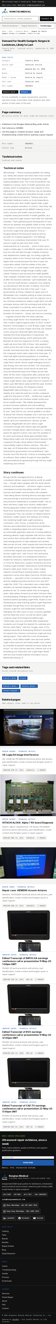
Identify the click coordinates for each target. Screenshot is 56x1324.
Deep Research (8, 1253)
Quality (5, 1273)
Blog (10, 31)
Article (23, 678)
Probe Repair (7, 1297)
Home (4, 31)
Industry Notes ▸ (10, 686)
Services (5, 1293)
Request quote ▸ (10, 92)
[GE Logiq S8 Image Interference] (28, 727)
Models (5, 1242)
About (4, 1301)
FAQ (3, 1305)
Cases (4, 1266)
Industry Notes (22, 31)
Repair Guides (8, 751)
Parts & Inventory (10, 26)
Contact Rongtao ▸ (11, 691)
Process (5, 1277)
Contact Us (46, 19)
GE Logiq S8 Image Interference (20, 754)
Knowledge (46, 26)
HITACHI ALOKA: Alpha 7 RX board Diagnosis (27, 822)
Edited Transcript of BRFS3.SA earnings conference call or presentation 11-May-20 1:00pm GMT (26, 961)
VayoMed (15, 1319)
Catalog (5, 1231)
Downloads (7, 1281)
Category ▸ (25, 92)
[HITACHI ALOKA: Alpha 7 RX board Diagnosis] (28, 795)
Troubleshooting (9, 1270)
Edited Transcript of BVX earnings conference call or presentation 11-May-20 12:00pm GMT (26, 1034)
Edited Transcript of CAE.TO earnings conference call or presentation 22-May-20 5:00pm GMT (27, 1108)
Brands (5, 1239)
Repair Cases (8, 887)
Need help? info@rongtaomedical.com (31, 5)
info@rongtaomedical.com (13, 1199)
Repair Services (29, 26)
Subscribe (28, 1163)
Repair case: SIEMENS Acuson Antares (24, 890)
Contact (5, 1308)
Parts (4, 1235)
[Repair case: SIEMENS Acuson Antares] (28, 863)
